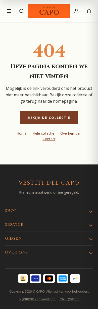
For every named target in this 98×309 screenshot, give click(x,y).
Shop (11, 210)
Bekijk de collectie (49, 117)
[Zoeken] (22, 11)
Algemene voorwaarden (37, 298)
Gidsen (13, 238)
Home (22, 133)
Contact (49, 138)
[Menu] (9, 11)
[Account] (76, 11)
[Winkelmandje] (89, 11)
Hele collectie (43, 133)
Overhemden (70, 133)
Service (14, 224)
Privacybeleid (69, 298)
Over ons (16, 252)
